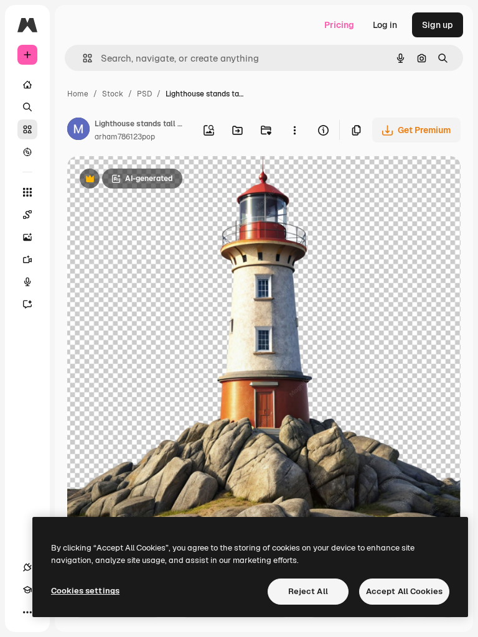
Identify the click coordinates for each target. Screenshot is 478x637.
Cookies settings (85, 590)
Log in (385, 24)
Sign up (437, 24)
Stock (112, 94)
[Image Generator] (27, 237)
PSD (144, 94)
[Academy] (27, 590)
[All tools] (27, 192)
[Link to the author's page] (78, 131)
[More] (27, 612)
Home (77, 94)
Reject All (308, 591)
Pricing (339, 24)
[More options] (294, 130)
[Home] (27, 85)
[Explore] (27, 152)
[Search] (27, 107)
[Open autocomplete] (82, 58)
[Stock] (27, 129)
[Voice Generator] (27, 282)
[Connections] (27, 567)
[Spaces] (27, 215)
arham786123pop (125, 137)
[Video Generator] (27, 259)
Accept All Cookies (404, 591)
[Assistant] (27, 304)
